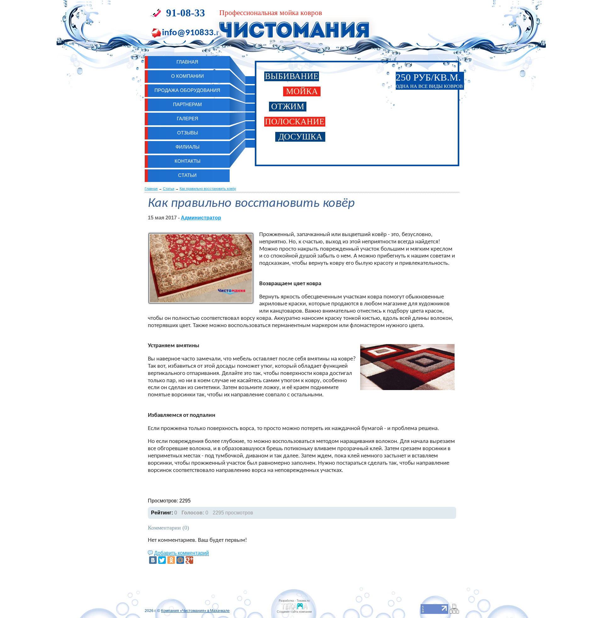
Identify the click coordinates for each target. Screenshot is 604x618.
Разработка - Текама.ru (294, 600)
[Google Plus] (189, 560)
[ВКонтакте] (153, 560)
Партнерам (187, 104)
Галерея (187, 118)
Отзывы (187, 132)
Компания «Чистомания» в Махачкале (195, 611)
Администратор (201, 217)
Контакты (187, 161)
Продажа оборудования (187, 90)
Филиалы (187, 147)
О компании (187, 76)
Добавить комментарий (181, 553)
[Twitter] (162, 560)
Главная (151, 188)
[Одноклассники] (171, 560)
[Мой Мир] (180, 560)
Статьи (187, 175)
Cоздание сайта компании (294, 611)
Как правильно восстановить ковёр (208, 188)
